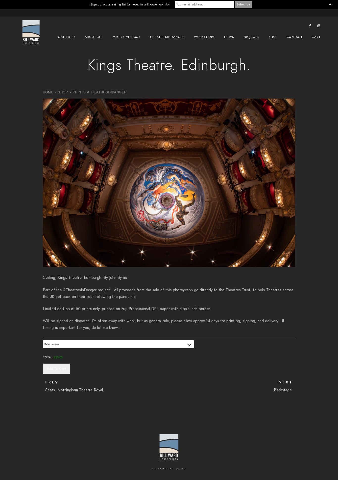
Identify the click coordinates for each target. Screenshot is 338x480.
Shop (273, 37)
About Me (93, 37)
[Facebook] (310, 26)
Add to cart (56, 368)
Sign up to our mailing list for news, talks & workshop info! (130, 4)
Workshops (204, 37)
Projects (251, 37)
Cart (316, 37)
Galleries (67, 37)
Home (48, 92)
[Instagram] (318, 26)
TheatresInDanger (167, 37)
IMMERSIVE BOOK (126, 37)
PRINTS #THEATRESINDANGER (99, 92)
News (229, 37)
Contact (295, 37)
